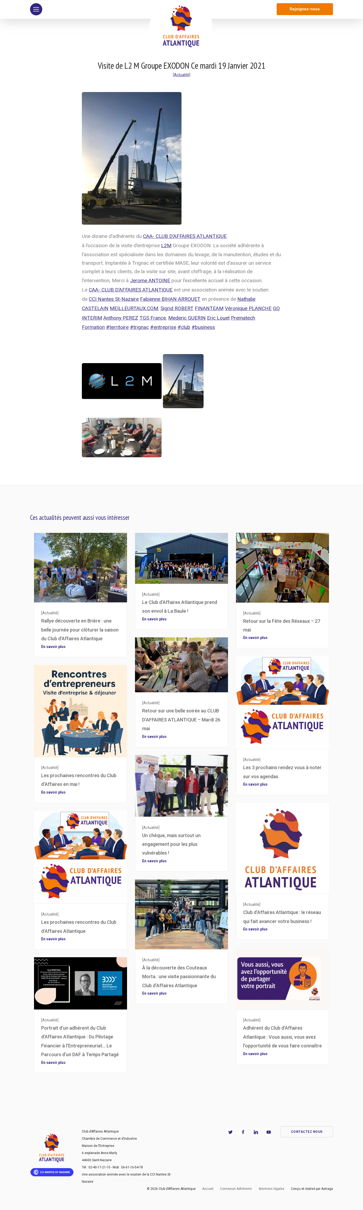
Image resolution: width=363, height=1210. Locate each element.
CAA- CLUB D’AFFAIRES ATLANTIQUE (185, 236)
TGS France (153, 318)
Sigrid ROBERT (177, 308)
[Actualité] (181, 75)
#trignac (139, 327)
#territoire (117, 327)
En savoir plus (53, 647)
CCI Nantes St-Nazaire (114, 299)
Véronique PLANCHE (248, 308)
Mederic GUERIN (187, 318)
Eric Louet (218, 318)
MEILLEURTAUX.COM (134, 308)
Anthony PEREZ (120, 318)
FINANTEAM (209, 308)
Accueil (207, 1189)
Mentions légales (271, 1189)
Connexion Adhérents (236, 1189)
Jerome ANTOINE (150, 280)
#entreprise (163, 327)
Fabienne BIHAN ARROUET (170, 299)
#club (184, 327)
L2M (166, 245)
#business (203, 327)
